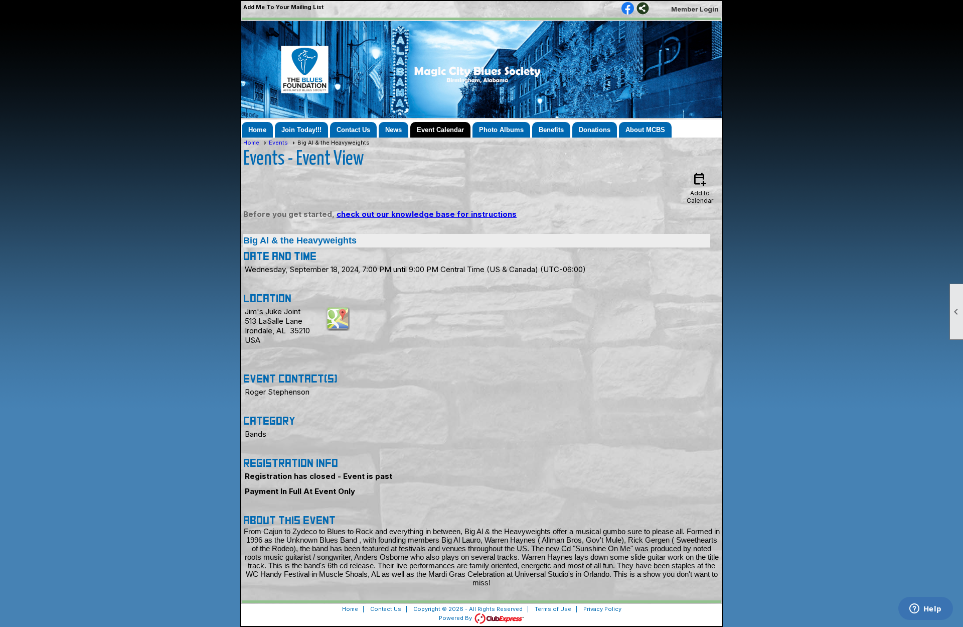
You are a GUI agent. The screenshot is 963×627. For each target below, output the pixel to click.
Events (278, 142)
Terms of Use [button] (553, 608)
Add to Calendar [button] (700, 187)
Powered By (456, 617)
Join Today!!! (301, 130)
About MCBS (645, 130)
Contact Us (353, 130)
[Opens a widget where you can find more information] (925, 609)
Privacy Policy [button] (602, 608)
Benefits (551, 130)
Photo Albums (501, 130)
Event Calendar (440, 130)
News (393, 130)
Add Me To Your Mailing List (283, 7)
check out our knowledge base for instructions (427, 214)
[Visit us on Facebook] (627, 9)
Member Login (695, 9)
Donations (594, 130)
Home (257, 130)
